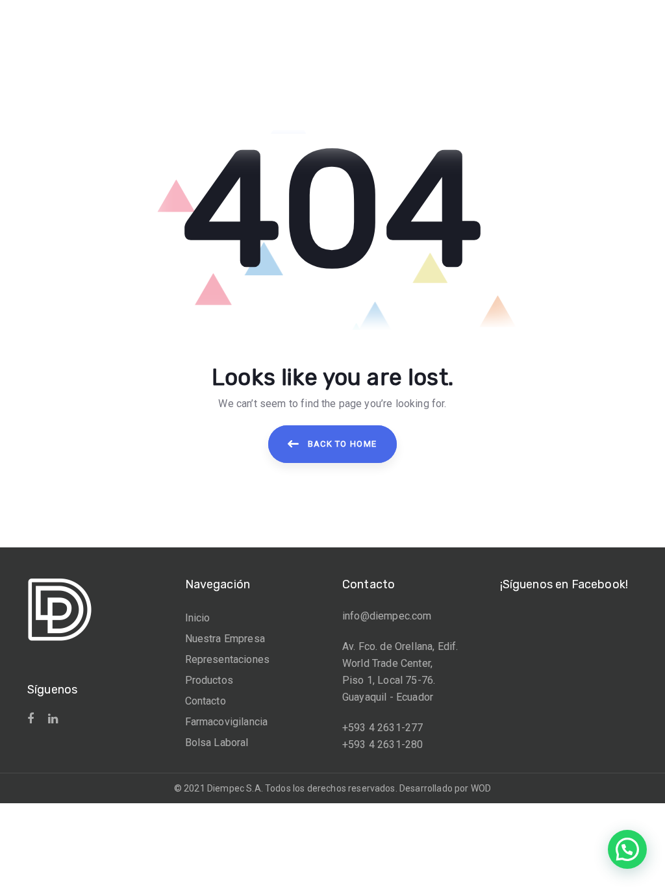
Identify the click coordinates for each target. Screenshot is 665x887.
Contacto (205, 701)
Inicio (197, 618)
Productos (209, 680)
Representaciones (227, 659)
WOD (481, 788)
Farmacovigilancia (226, 722)
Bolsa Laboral (217, 742)
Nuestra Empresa (225, 638)
